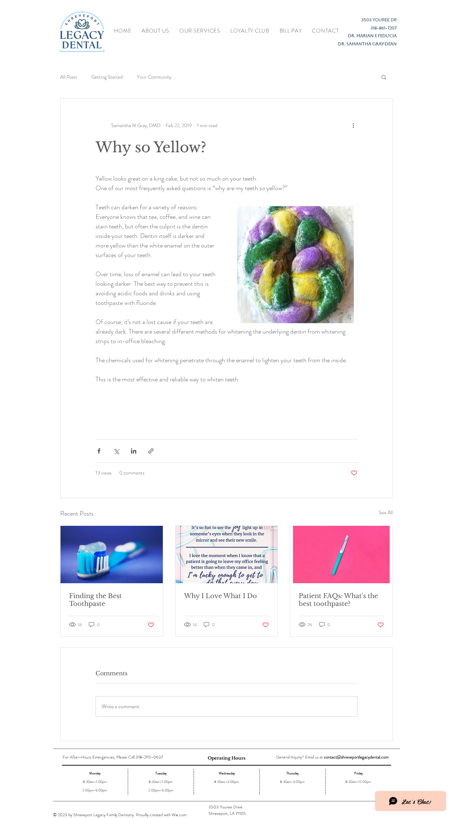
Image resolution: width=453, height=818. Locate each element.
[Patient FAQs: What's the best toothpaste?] (341, 554)
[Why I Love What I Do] (227, 554)
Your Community (154, 77)
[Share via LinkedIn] (133, 451)
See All (386, 512)
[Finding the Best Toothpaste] (112, 554)
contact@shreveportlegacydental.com (356, 757)
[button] (383, 77)
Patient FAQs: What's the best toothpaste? (338, 600)
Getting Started (107, 77)
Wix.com (179, 815)
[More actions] (353, 125)
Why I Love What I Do (220, 596)
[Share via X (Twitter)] (116, 451)
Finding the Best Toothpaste (95, 600)
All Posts (68, 77)
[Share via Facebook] (99, 451)
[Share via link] (151, 451)
